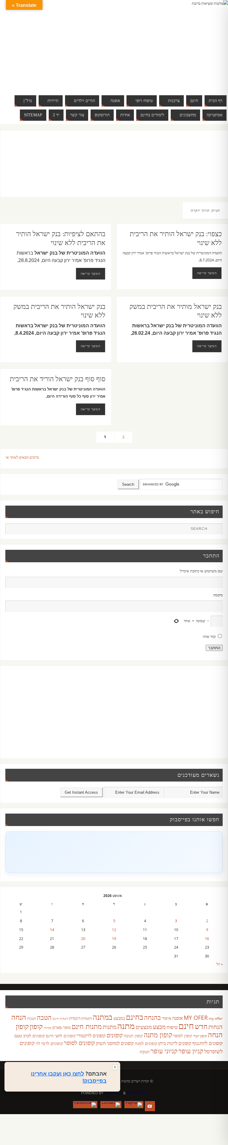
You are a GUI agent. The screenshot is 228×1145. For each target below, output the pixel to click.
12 (114, 929)
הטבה (44, 1017)
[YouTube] (150, 1106)
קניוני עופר (164, 1050)
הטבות (31, 1018)
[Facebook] (85, 1104)
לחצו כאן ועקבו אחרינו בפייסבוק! (69, 1077)
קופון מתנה (158, 1034)
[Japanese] (193, 44)
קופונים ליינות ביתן (174, 1043)
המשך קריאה (90, 273)
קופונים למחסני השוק (115, 1043)
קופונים (115, 1035)
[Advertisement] (108, 169)
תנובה (145, 1051)
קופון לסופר (182, 1035)
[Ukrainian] (187, 51)
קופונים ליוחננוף (207, 1043)
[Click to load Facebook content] (113, 852)
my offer (216, 1018)
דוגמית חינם (60, 1019)
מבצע (159, 1027)
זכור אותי (209, 636)
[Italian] (187, 44)
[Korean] (199, 44)
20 (83, 938)
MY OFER (196, 1018)
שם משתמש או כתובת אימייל (201, 571)
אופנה (177, 1018)
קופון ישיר (200, 1035)
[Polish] (211, 44)
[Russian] (169, 51)
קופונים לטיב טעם (29, 1035)
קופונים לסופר (79, 1043)
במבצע (119, 1018)
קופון (36, 1026)
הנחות (215, 1027)
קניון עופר (190, 1050)
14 (52, 929)
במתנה (103, 1016)
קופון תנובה (133, 1035)
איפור (166, 1018)
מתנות (109, 1026)
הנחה (18, 1017)
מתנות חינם (87, 1026)
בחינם (134, 1017)
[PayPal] (133, 1104)
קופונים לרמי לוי (49, 1043)
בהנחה (152, 1017)
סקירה (47, 1027)
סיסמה (217, 595)
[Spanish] (181, 51)
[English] (169, 44)
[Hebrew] (181, 44)
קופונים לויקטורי (91, 1035)
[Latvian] (205, 44)
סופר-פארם (61, 1027)
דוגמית (74, 1018)
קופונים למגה (146, 1043)
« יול (219, 964)
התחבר (214, 648)
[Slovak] (175, 51)
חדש (201, 1026)
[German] (175, 44)
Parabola (113, 1092)
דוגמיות (86, 1018)
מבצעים (144, 1026)
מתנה (126, 1025)
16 (207, 938)
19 (114, 938)
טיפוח (172, 1027)
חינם (186, 1026)
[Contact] (110, 1104)
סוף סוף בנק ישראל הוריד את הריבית (57, 379)
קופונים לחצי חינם (61, 1035)
